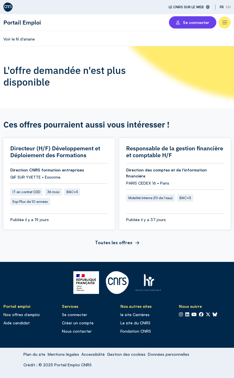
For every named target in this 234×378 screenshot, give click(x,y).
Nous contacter (77, 331)
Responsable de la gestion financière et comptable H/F (174, 152)
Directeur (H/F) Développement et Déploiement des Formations (55, 152)
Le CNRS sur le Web (186, 7)
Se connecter (74, 314)
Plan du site (34, 354)
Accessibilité (93, 354)
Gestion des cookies (126, 354)
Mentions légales (63, 354)
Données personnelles (168, 354)
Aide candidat (16, 322)
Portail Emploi (22, 22)
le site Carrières (135, 314)
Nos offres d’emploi (21, 314)
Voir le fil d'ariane (19, 39)
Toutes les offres (113, 242)
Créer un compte (78, 322)
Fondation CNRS (135, 331)
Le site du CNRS (135, 322)
